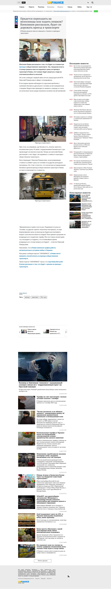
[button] (19, 332)
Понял (95, 11)
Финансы (60, 7)
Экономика (50, 7)
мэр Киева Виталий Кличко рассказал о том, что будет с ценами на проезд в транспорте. (41, 264)
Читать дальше (42, 560)
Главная (21, 7)
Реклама (37, 578)
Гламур (70, 7)
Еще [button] (88, 7)
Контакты (49, 578)
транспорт (35, 297)
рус (24, 2)
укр (19, 2)
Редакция (43, 578)
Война (79, 7)
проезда (22, 67)
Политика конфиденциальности (26, 578)
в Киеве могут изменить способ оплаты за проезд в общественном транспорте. (40, 256)
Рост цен (43, 297)
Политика (41, 7)
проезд (27, 297)
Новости (31, 7)
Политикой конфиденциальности (62, 11)
